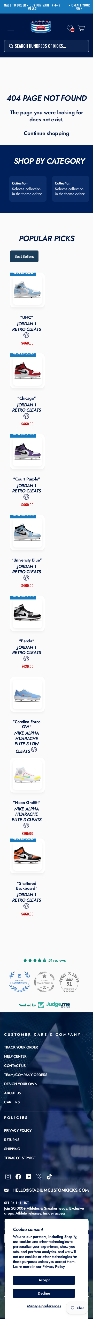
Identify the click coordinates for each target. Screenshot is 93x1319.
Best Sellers (24, 256)
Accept (44, 1280)
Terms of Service (20, 1157)
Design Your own (20, 1083)
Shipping (12, 1148)
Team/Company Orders (25, 1074)
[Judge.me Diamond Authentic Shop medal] (19, 982)
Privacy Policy (53, 1266)
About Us (12, 1093)
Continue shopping (46, 133)
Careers (11, 1102)
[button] (69, 28)
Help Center (15, 1056)
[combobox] (46, 46)
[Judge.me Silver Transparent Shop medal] (44, 982)
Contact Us (14, 1065)
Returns (11, 1139)
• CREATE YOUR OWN (79, 7)
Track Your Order (21, 1047)
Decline (44, 1293)
